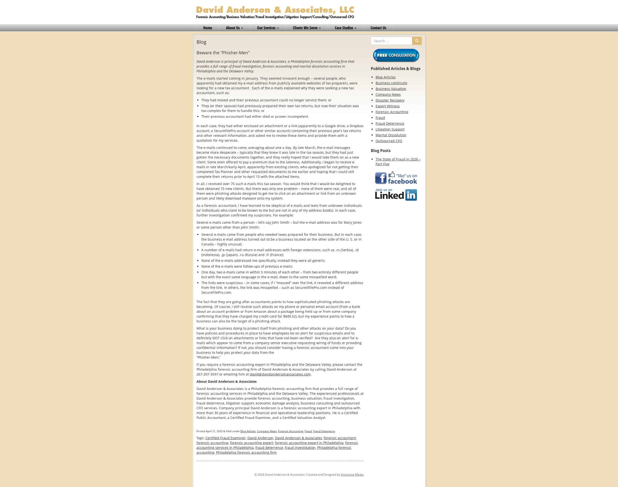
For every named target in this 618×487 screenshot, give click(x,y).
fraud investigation (300, 447)
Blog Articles (248, 431)
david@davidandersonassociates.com (280, 374)
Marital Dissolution (391, 135)
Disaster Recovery (390, 100)
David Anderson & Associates (298, 438)
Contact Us (378, 27)
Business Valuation (391, 88)
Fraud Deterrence (324, 431)
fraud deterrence (269, 447)
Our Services (266, 27)
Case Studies (344, 27)
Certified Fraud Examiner (225, 438)
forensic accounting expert (251, 442)
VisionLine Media (352, 475)
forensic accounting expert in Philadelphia (309, 442)
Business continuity (391, 83)
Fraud (308, 431)
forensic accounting (212, 442)
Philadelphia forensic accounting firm (246, 452)
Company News (267, 431)
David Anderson (260, 438)
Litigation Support (390, 129)
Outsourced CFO (389, 141)
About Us (233, 27)
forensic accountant (340, 438)
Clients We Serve (305, 27)
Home (207, 27)
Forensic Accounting (290, 431)
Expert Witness (388, 106)
